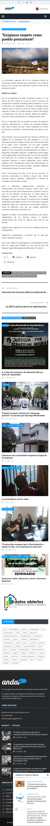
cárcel (25, 633)
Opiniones (22, 29)
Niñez (24, 653)
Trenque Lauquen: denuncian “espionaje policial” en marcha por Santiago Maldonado (23, 414)
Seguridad (6, 384)
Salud (14, 660)
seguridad (23, 660)
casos (24, 629)
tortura (39, 660)
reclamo (23, 276)
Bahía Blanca (14, 629)
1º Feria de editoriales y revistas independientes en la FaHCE (37, 786)
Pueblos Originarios (10, 276)
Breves (5, 557)
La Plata (17, 646)
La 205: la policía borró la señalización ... (27, 306)
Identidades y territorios (10, 29)
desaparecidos (26, 636)
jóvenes (42, 643)
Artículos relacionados (12, 318)
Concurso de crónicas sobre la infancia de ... (25, 292)
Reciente (6, 725)
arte (4, 629)
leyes (40, 646)
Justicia (5, 325)
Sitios (32, 660)
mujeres (16, 653)
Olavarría (32, 653)
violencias (32, 276)
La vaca (8, 806)
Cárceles (5, 468)
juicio (18, 643)
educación (38, 636)
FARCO (8, 796)
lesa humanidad (29, 646)
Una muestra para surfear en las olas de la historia (36, 800)
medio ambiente (37, 649)
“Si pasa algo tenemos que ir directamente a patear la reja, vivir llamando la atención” (23, 545)
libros (5, 649)
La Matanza (7, 646)
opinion (42, 653)
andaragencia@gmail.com (13, 719)
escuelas (6, 639)
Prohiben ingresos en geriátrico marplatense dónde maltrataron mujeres (30, 733)
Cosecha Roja (10, 799)
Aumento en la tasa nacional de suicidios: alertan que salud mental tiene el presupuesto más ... (30, 758)
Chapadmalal (34, 629)
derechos (33, 633)
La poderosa (10, 802)
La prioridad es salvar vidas (15, 499)
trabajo (5, 663)
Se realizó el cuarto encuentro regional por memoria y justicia (37, 817)
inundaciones (8, 643)
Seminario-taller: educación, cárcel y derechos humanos (24, 579)
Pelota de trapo (11, 790)
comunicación (8, 633)
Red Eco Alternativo (12, 812)
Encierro (10, 425)
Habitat (24, 639)
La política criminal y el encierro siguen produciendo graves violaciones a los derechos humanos (30, 770)
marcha (13, 649)
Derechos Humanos (19, 273)
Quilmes (41, 656)
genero (15, 639)
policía (5, 656)
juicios (25, 643)
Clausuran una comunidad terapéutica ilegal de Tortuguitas (24, 456)
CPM (4, 425)
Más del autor (29, 318)
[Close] (48, 775)
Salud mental (19, 425)
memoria (6, 653)
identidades (33, 273)
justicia (42, 273)
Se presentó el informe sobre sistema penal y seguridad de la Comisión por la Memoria (29, 746)
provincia (14, 656)
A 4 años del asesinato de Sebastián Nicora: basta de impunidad (22, 373)
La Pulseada (10, 793)
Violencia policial (8, 509)
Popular (16, 725)
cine (43, 629)
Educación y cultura (15, 557)
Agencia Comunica (12, 809)
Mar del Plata (23, 649)
